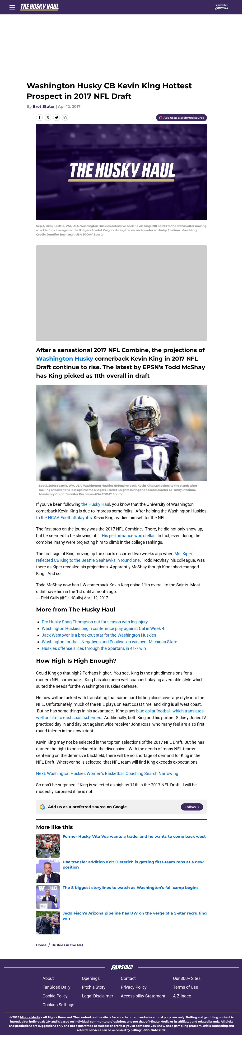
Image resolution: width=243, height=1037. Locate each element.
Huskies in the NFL (67, 945)
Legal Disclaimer (97, 995)
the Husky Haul (95, 504)
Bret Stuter (44, 106)
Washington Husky (65, 358)
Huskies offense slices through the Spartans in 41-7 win (94, 648)
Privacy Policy (134, 987)
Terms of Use (185, 987)
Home (41, 945)
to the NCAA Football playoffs (64, 517)
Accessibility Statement (143, 995)
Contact (128, 978)
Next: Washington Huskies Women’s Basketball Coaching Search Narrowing (107, 773)
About (48, 978)
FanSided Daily (56, 987)
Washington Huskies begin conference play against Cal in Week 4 (103, 628)
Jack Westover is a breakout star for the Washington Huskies (99, 635)
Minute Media (30, 1017)
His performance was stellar (128, 535)
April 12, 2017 (96, 597)
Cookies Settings (58, 1004)
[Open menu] (12, 7)
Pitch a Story (94, 987)
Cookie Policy (55, 995)
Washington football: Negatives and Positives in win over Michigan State (109, 641)
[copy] (65, 117)
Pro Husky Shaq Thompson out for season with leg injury (95, 621)
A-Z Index (182, 995)
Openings (91, 978)
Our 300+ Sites (187, 978)
